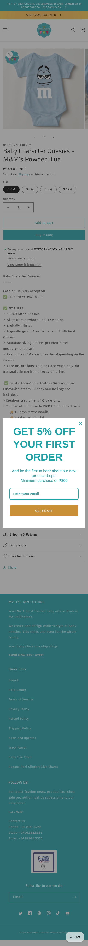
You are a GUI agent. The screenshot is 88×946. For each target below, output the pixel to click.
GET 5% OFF (44, 511)
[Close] (80, 423)
